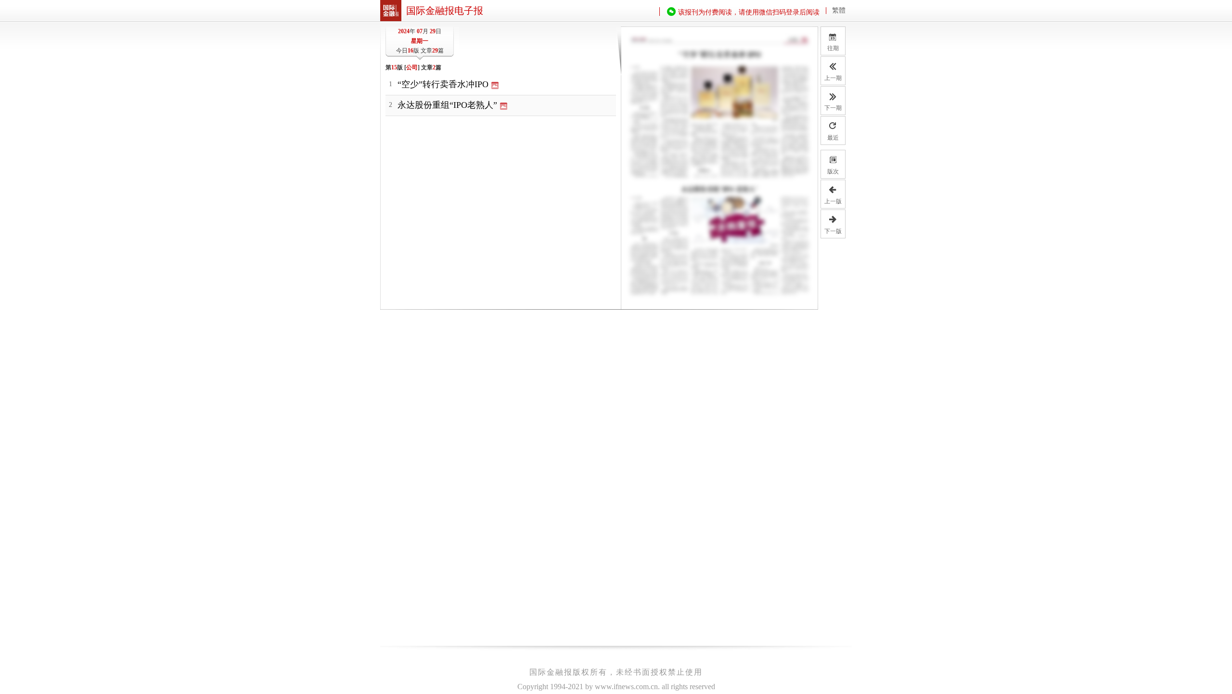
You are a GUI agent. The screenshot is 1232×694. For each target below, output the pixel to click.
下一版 (833, 231)
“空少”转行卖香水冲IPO (443, 84)
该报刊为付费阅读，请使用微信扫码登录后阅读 (749, 12)
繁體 (839, 10)
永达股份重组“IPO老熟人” (447, 105)
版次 (833, 171)
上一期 (833, 78)
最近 (833, 137)
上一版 (833, 201)
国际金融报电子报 (444, 10)
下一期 (833, 108)
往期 (833, 41)
